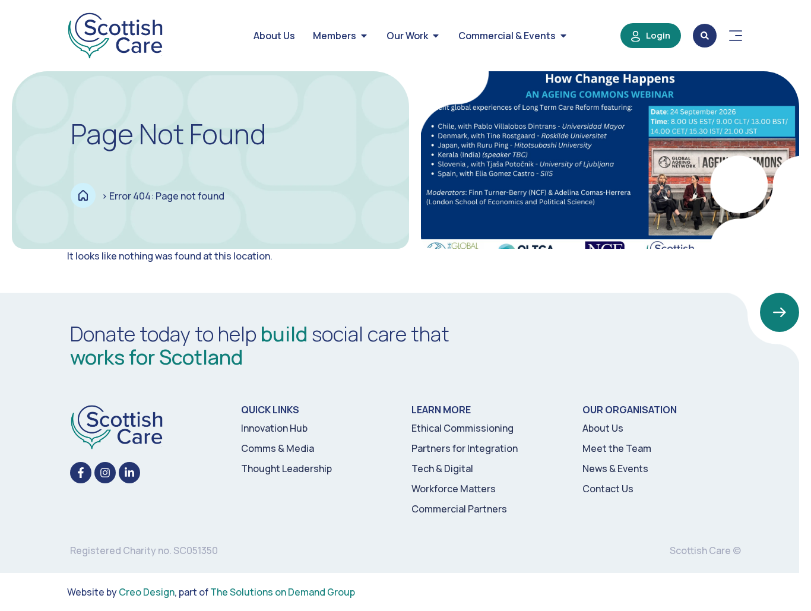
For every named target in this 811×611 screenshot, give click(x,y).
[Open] (735, 36)
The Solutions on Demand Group (282, 592)
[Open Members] (364, 36)
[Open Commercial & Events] (563, 36)
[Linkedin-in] (129, 472)
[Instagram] (105, 472)
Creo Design (147, 592)
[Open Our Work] (436, 36)
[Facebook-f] (80, 472)
